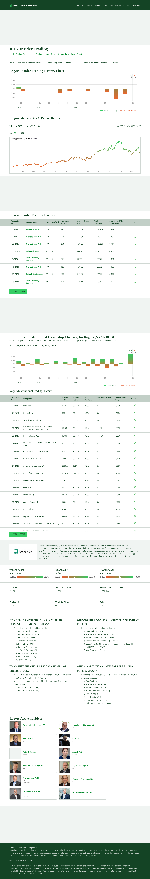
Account (136, 5)
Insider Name (31, 222)
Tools (128, 5)
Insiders (80, 5)
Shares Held (65, 398)
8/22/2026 (15, 406)
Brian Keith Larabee (34, 229)
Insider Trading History (39, 54)
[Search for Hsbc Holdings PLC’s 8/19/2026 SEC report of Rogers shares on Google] (135, 436)
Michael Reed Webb (34, 237)
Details (136, 222)
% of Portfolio (88, 398)
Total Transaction (99, 222)
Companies (108, 5)
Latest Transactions (93, 5)
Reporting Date (15, 398)
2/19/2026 (15, 244)
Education (119, 5)
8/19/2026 (15, 428)
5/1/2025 (14, 259)
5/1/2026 (14, 229)
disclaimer (108, 868)
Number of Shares (65, 222)
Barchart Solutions (78, 866)
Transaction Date (16, 222)
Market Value (76, 398)
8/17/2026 (15, 451)
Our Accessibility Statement (20, 860)
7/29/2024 (15, 282)
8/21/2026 (15, 413)
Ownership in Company (120, 398)
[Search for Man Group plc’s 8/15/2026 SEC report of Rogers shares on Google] (135, 495)
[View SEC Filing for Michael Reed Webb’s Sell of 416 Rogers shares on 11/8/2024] (135, 267)
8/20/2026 (15, 420)
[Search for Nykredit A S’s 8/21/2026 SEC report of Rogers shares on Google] (135, 414)
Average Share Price (83, 222)
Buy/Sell (55, 222)
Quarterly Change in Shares (104, 398)
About (79, 54)
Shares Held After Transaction (116, 222)
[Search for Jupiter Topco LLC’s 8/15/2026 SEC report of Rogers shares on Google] (135, 502)
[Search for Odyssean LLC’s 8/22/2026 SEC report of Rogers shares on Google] (135, 406)
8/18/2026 (15, 443)
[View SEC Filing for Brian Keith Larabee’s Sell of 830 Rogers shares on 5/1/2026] (135, 230)
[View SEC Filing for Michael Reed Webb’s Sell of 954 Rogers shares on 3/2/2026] (135, 237)
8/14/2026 (15, 509)
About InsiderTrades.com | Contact (24, 847)
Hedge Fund (28, 398)
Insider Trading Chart (18, 54)
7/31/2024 (15, 274)
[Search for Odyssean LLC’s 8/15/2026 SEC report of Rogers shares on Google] (135, 488)
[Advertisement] (74, 27)
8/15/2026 (15, 480)
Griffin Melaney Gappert (32, 259)
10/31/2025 (15, 251)
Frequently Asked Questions (63, 54)
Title (47, 222)
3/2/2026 (14, 237)
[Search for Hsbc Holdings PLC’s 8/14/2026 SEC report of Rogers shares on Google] (135, 510)
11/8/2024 (15, 267)
